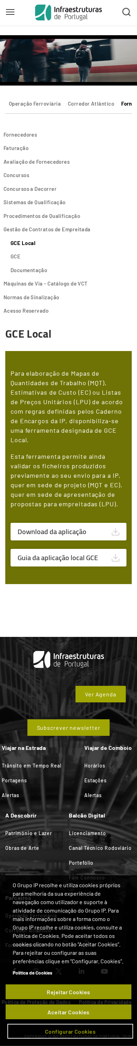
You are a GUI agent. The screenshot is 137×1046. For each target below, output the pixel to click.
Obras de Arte (22, 848)
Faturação (16, 148)
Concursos (16, 175)
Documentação (29, 270)
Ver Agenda (100, 694)
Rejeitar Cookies (68, 992)
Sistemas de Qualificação (35, 202)
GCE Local (23, 243)
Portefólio (81, 863)
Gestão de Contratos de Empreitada (47, 229)
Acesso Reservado (26, 310)
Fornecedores (20, 134)
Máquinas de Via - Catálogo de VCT (46, 283)
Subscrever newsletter (68, 727)
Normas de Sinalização (31, 297)
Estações (95, 780)
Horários (94, 766)
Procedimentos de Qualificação (42, 216)
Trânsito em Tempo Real (31, 766)
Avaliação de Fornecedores (37, 161)
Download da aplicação (52, 531)
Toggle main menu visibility (10, 11)
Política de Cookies (32, 973)
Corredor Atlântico (91, 103)
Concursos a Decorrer (30, 189)
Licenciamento (87, 833)
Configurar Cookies (70, 1031)
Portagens (14, 780)
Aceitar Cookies (68, 1012)
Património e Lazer (28, 833)
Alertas (10, 795)
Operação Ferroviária (35, 103)
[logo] (68, 12)
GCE (15, 256)
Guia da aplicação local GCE (58, 557)
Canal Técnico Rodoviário (100, 848)
